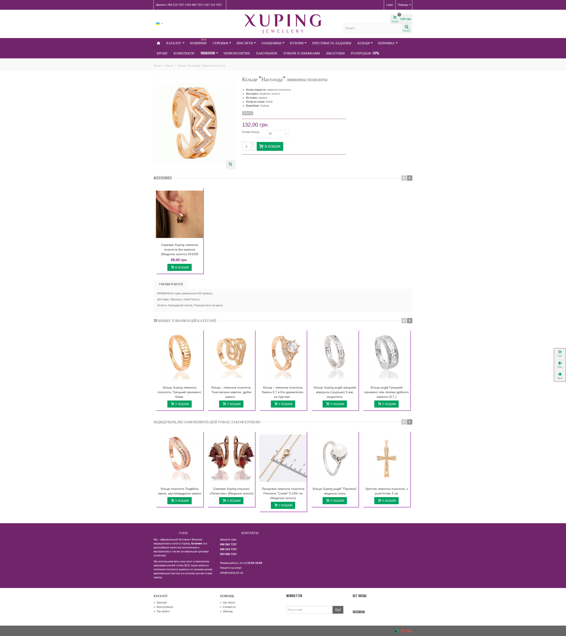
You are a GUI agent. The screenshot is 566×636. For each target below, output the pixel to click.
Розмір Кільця (251, 132)
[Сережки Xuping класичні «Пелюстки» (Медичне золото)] (231, 458)
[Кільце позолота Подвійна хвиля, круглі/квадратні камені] (179, 458)
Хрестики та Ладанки (331, 43)
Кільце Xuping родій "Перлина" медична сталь (335, 491)
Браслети (245, 43)
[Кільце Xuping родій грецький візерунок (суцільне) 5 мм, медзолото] (334, 357)
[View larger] (230, 164)
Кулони (297, 43)
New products (163, 607)
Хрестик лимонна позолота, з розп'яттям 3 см (386, 491)
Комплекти (184, 53)
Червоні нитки (237, 53)
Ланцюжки (271, 43)
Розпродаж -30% (365, 53)
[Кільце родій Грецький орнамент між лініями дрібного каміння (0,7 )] (386, 357)
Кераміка (386, 43)
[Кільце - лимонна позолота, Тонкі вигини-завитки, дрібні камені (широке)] (231, 357)
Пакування (266, 53)
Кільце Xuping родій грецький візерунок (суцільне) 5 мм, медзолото (335, 392)
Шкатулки (335, 53)
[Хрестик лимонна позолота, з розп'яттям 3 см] (386, 458)
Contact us (228, 607)
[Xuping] (283, 24)
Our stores (227, 602)
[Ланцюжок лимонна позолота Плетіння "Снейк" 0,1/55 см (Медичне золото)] (283, 458)
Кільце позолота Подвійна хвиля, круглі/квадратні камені (179, 491)
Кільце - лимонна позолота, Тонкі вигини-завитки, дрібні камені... (231, 392)
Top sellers (162, 611)
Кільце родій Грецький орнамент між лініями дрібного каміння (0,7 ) (386, 392)
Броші (162, 53)
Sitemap (226, 611)
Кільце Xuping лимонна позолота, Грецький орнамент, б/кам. (179, 392)
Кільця (364, 43)
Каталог (174, 43)
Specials (160, 602)
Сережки (220, 43)
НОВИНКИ (198, 41)
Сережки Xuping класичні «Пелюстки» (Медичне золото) (231, 491)
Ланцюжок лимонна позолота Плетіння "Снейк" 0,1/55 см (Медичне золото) (283, 493)
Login (389, 4)
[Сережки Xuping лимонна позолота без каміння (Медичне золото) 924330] (179, 214)
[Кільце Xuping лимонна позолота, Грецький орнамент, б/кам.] (179, 357)
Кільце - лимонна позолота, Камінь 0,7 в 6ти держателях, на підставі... (283, 392)
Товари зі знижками (301, 53)
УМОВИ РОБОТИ (171, 284)
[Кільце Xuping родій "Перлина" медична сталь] (334, 458)
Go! (338, 610)
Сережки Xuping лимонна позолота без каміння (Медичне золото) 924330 (179, 249)
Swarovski (208, 53)
